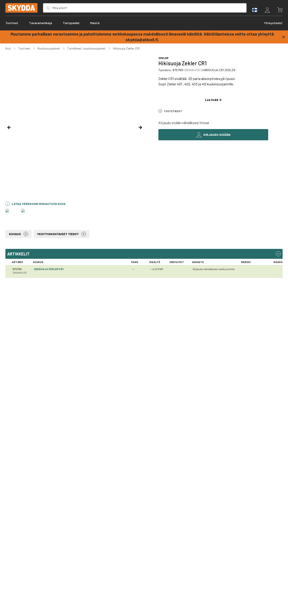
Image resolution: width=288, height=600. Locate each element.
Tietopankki (71, 23)
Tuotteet (11, 23)
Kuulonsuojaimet (49, 48)
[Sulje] (283, 37)
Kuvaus (15, 234)
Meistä (94, 23)
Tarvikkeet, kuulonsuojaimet (86, 48)
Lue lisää (211, 100)
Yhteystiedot (273, 23)
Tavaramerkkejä (40, 23)
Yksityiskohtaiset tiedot (58, 234)
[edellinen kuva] (9, 127)
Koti (8, 48)
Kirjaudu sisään (216, 134)
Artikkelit (18, 253)
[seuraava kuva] (140, 127)
